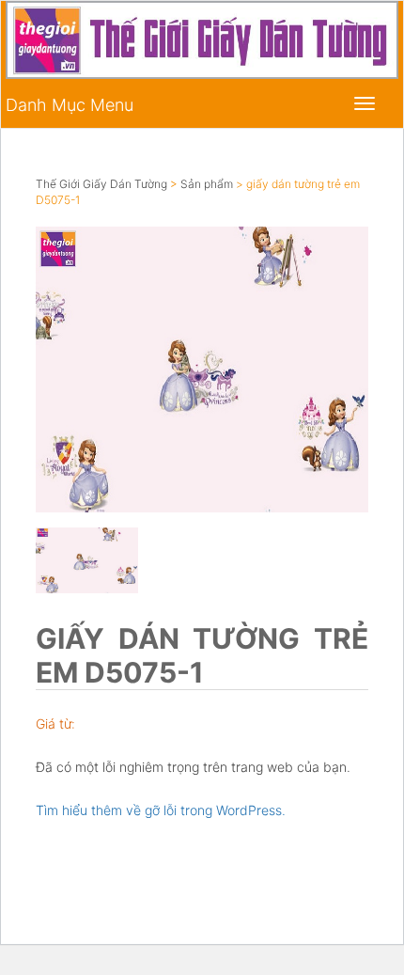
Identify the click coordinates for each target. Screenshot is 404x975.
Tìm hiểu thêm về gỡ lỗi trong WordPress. (161, 810)
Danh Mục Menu (69, 105)
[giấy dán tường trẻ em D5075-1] (202, 369)
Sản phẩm (206, 184)
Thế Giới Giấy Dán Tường (101, 184)
